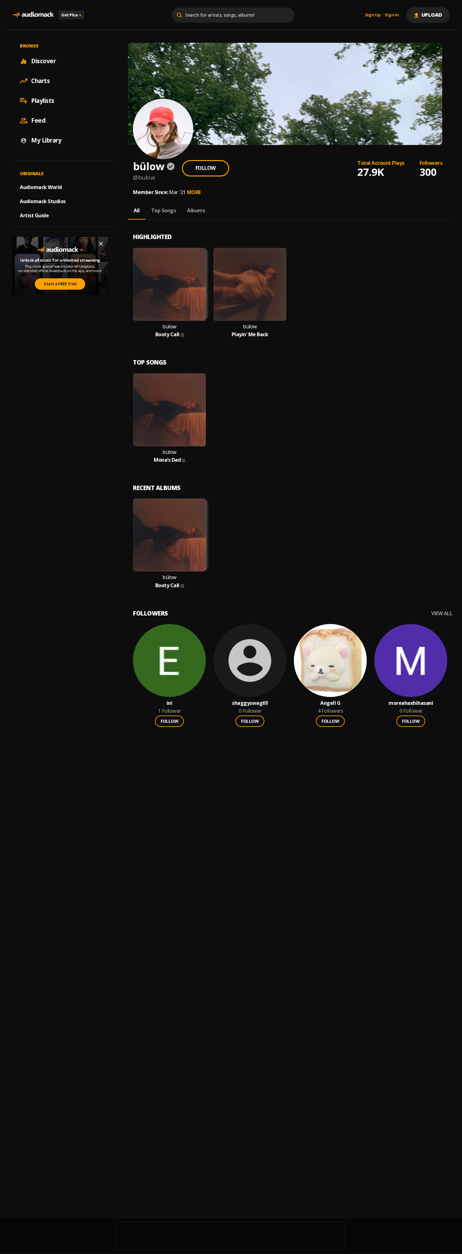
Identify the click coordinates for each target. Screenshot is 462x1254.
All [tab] (137, 210)
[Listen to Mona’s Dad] (169, 409)
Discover (43, 61)
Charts (40, 81)
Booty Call (167, 334)
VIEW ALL (441, 613)
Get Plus (71, 15)
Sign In (392, 15)
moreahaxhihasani (410, 703)
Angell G (330, 703)
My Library (46, 140)
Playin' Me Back (250, 334)
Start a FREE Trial (60, 284)
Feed (38, 120)
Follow (205, 167)
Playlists (42, 101)
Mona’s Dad (167, 460)
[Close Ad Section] (101, 244)
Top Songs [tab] (163, 210)
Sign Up (373, 15)
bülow (169, 326)
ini (170, 703)
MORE (194, 192)
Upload (432, 14)
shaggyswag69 (250, 703)
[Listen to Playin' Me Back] (249, 284)
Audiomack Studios (43, 201)
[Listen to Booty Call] (169, 284)
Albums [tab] (196, 210)
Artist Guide (34, 215)
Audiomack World (41, 187)
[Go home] (33, 15)
